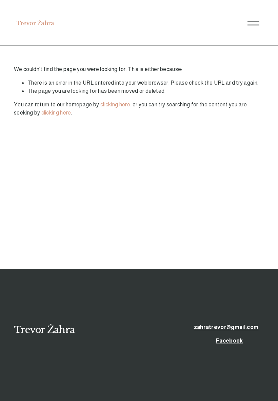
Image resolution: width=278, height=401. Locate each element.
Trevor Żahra (35, 23)
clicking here (115, 104)
